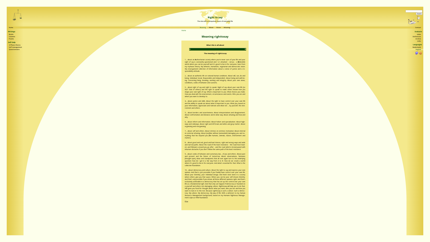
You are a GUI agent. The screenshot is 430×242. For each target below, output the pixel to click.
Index (419, 34)
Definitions (417, 37)
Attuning (227, 27)
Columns (12, 37)
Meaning (203, 27)
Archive (418, 39)
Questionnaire (14, 49)
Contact (418, 27)
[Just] (17, 15)
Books (11, 34)
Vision (218, 27)
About (211, 27)
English (418, 49)
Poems (11, 39)
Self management (15, 47)
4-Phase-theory (14, 45)
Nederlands (417, 47)
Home (11, 27)
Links (419, 41)
